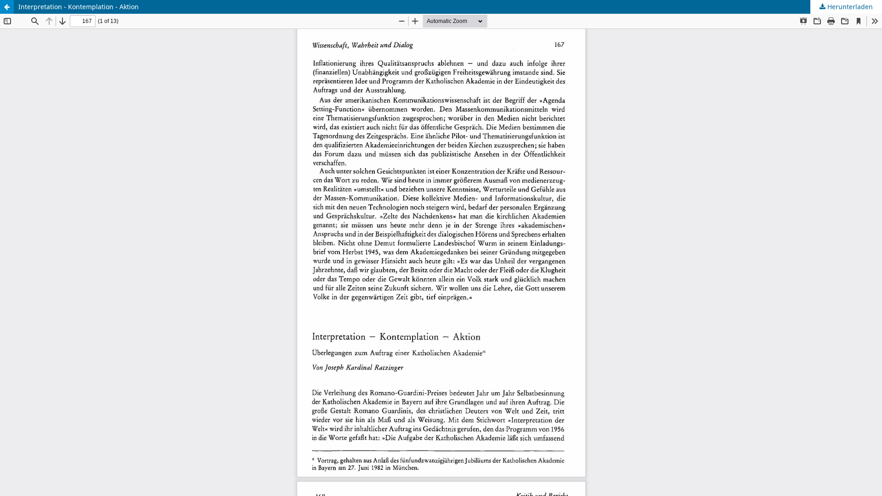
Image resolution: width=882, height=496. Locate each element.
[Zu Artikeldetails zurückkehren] (7, 7)
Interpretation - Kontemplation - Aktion (78, 6)
